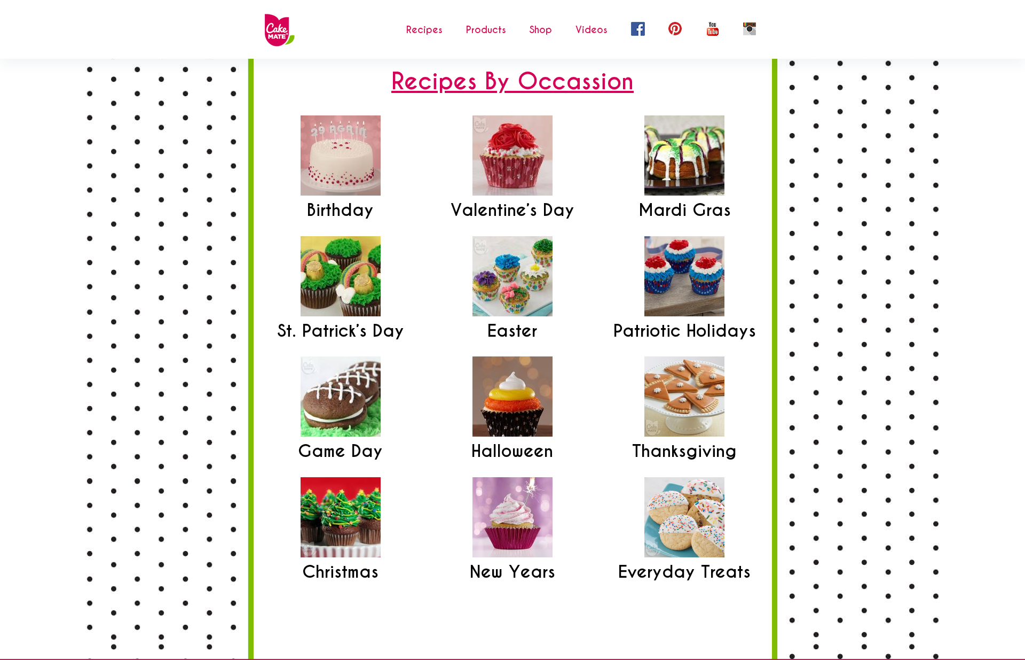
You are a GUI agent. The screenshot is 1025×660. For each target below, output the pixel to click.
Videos (591, 30)
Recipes (424, 30)
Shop (541, 30)
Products (486, 30)
